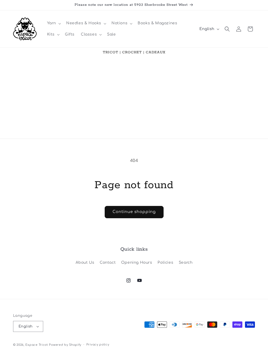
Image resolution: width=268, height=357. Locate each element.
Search (186, 262)
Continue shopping (134, 212)
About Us (85, 262)
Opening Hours (136, 262)
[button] (53, 23)
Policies (165, 262)
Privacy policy (97, 344)
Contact (108, 262)
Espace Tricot (36, 345)
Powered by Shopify (65, 345)
